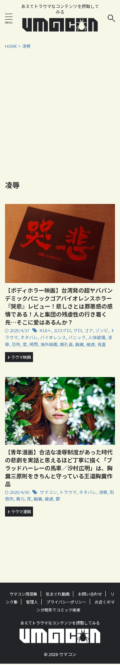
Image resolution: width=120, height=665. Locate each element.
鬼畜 (101, 344)
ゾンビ (101, 330)
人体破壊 (96, 337)
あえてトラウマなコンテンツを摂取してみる (60, 622)
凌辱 (103, 492)
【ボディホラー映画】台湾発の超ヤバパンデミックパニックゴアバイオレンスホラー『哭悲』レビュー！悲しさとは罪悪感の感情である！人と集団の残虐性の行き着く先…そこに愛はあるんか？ (59, 306)
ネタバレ (29, 337)
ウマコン (48, 492)
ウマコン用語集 (23, 594)
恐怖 (16, 344)
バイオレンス (53, 337)
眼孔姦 (66, 344)
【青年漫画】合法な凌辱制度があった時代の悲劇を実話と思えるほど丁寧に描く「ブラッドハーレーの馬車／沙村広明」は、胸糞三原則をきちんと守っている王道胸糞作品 (59, 468)
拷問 (33, 344)
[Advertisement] (60, 112)
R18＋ (45, 330)
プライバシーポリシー (66, 602)
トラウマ (68, 492)
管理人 (32, 602)
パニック (77, 337)
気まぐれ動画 (58, 594)
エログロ (62, 330)
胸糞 (79, 344)
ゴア (88, 330)
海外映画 (49, 344)
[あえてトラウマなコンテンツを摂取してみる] (60, 28)
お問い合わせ (90, 594)
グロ (77, 330)
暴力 (20, 499)
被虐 (90, 344)
